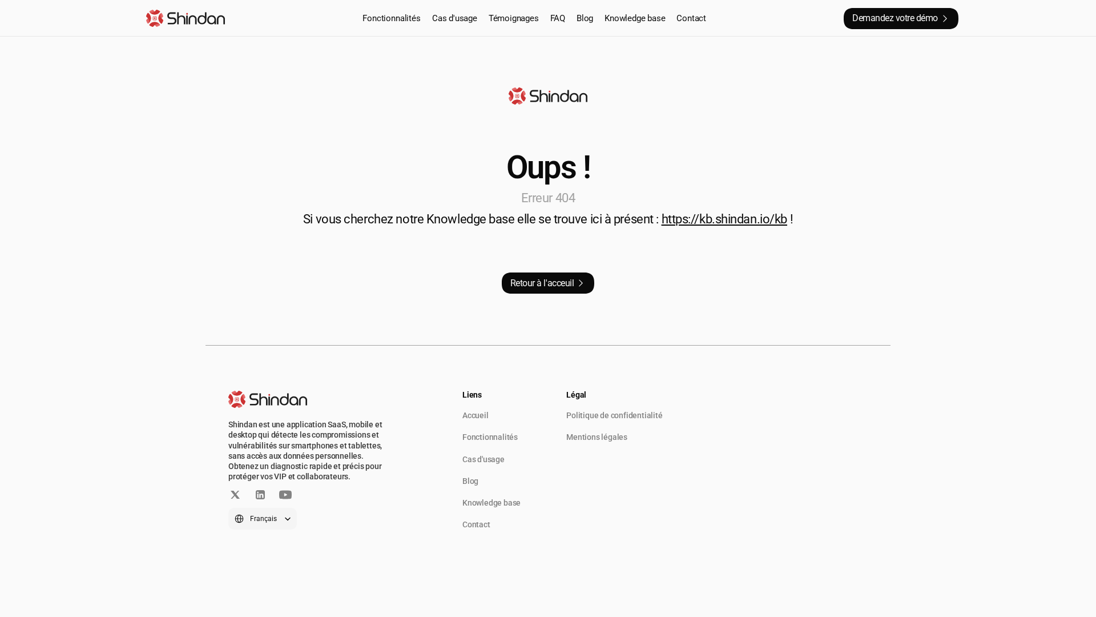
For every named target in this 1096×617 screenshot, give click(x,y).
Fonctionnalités (391, 18)
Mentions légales (596, 437)
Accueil (475, 415)
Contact (691, 18)
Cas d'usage (454, 18)
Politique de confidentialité (614, 415)
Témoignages (514, 18)
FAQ (557, 18)
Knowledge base (635, 18)
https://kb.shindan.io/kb (724, 219)
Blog (585, 18)
